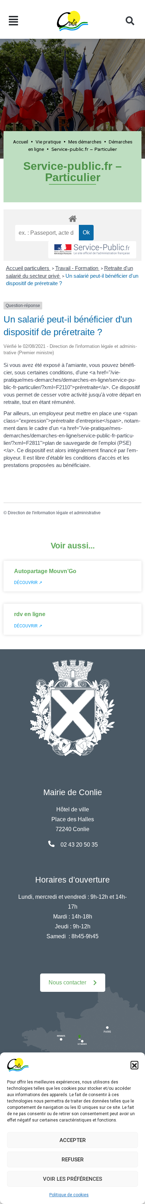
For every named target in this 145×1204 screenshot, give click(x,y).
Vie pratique (48, 142)
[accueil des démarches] (72, 217)
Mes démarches (84, 142)
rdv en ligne (29, 614)
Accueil (20, 142)
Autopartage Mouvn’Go (45, 571)
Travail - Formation (77, 268)
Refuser (73, 1159)
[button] (134, 1064)
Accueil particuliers (28, 268)
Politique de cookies (69, 1194)
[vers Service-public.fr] (92, 249)
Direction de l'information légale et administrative (54, 512)
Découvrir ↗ (28, 582)
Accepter (72, 1140)
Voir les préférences (72, 1179)
